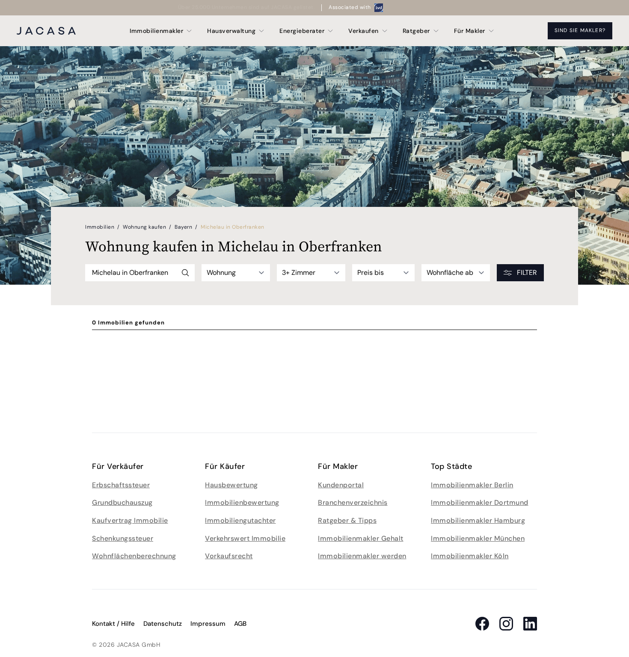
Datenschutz (162, 623)
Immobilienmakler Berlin (472, 484)
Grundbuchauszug (122, 502)
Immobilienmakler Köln (470, 555)
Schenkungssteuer (122, 538)
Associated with (350, 7)
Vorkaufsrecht (229, 555)
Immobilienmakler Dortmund (479, 502)
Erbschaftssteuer (121, 484)
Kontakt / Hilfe (113, 623)
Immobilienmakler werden (362, 555)
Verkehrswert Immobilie (245, 538)
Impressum (207, 623)
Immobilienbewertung (242, 502)
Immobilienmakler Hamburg (478, 520)
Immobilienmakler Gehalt (361, 538)
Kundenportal (341, 484)
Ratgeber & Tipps (347, 520)
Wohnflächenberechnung (134, 555)
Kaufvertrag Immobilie (130, 520)
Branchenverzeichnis (353, 502)
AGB (240, 623)
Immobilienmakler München (478, 538)
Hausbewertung (231, 484)
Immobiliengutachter (240, 520)
